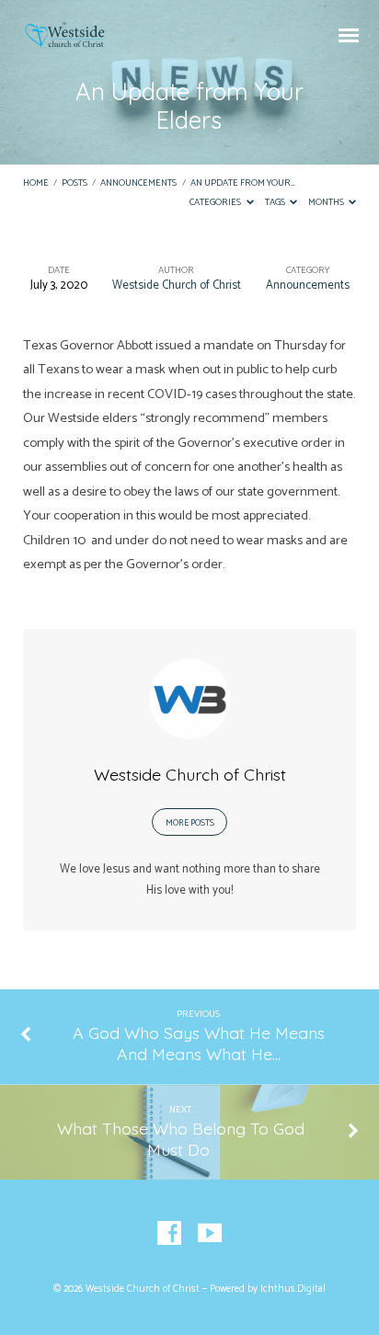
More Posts (190, 823)
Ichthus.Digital (293, 1289)
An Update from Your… (242, 183)
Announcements (138, 183)
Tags (276, 203)
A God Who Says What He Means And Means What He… (199, 1043)
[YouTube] (210, 1234)
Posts (74, 183)
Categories (216, 203)
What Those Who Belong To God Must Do (180, 1138)
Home (36, 183)
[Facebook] (169, 1234)
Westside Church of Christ (176, 285)
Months (327, 203)
